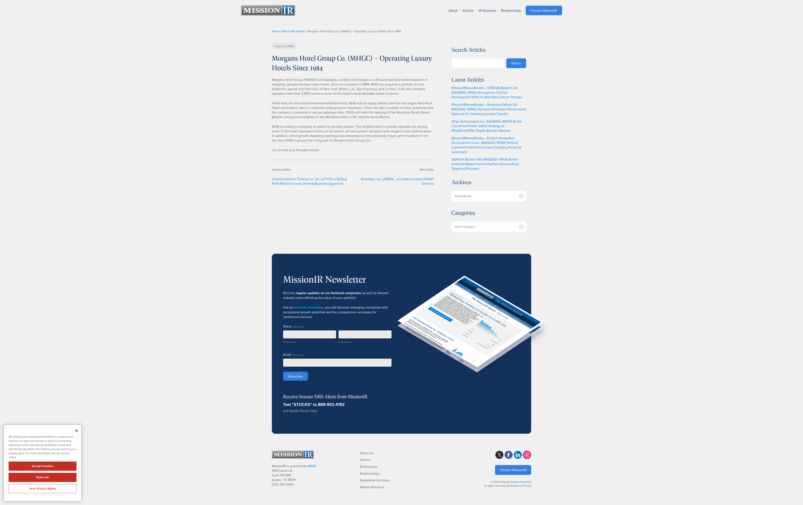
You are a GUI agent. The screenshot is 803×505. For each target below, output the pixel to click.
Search (516, 63)
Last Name (345, 342)
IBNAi (312, 466)
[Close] (76, 430)
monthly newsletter (308, 307)
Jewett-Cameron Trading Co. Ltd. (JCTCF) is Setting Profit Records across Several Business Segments (309, 181)
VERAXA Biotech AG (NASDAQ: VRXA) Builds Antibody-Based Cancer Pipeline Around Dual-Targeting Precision (485, 164)
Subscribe (295, 376)
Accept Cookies (42, 466)
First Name (289, 342)
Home (276, 31)
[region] (42, 463)
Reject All (42, 477)
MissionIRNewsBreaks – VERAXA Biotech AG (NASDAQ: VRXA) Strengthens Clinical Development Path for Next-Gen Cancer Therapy (486, 92)
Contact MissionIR (513, 470)
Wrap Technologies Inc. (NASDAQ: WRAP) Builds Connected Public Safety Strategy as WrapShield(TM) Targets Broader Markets (486, 126)
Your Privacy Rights (42, 489)
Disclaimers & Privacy (518, 485)
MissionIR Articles (293, 31)
